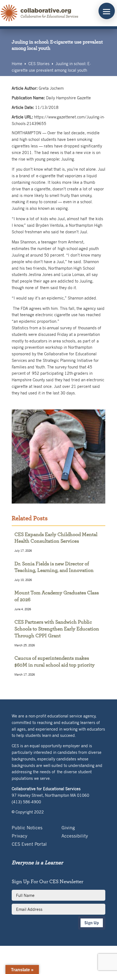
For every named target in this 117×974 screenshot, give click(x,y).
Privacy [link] (19, 836)
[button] (106, 11)
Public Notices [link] (27, 828)
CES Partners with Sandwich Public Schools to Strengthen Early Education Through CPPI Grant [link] (56, 629)
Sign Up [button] (91, 922)
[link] (39, 13)
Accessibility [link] (74, 836)
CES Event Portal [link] (29, 844)
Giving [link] (68, 828)
